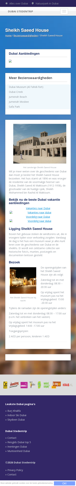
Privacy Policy (15, 470)
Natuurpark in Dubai (47, 3)
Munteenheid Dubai (18, 451)
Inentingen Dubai (17, 446)
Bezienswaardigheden (26, 35)
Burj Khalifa (14, 410)
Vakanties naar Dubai (38, 208)
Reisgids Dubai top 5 (19, 442)
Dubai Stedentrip (20, 11)
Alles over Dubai (18, 3)
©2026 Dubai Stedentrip (20, 462)
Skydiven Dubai (16, 419)
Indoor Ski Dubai (16, 415)
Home (8, 35)
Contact (11, 437)
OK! (64, 483)
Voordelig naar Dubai (38, 216)
